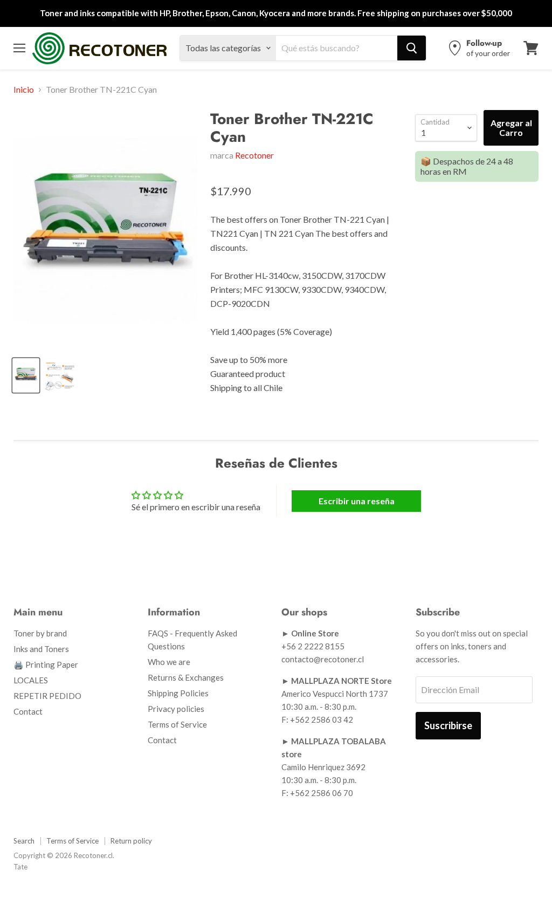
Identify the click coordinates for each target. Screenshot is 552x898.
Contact (28, 711)
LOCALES (30, 680)
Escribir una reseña (357, 501)
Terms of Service (177, 724)
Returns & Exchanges (186, 677)
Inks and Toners (41, 649)
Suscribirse (448, 725)
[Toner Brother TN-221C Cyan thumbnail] (60, 375)
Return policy (131, 841)
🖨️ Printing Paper (45, 664)
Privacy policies (176, 709)
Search (23, 841)
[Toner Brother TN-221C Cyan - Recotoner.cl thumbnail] (25, 375)
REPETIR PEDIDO (47, 696)
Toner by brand (40, 633)
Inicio (23, 89)
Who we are (169, 662)
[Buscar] (411, 48)
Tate (20, 866)
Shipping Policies (178, 693)
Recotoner (254, 155)
